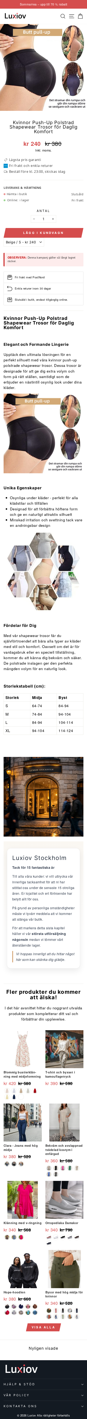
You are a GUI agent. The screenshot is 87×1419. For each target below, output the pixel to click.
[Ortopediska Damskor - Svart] (62, 1237)
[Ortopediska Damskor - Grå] (69, 1237)
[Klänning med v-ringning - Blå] (14, 1237)
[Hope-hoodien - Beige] (21, 1312)
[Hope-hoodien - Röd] (7, 1312)
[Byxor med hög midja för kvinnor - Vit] (69, 1310)
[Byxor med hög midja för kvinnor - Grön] (49, 1310)
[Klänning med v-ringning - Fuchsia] (21, 1237)
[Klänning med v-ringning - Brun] (7, 1237)
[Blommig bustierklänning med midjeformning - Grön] (28, 1090)
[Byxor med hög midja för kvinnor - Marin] (76, 1310)
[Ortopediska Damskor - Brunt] (76, 1237)
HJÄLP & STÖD (19, 1384)
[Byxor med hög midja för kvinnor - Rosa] (55, 1310)
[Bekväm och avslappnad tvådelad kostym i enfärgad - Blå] (49, 1174)
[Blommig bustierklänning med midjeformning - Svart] (21, 1097)
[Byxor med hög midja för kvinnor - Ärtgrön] (62, 1316)
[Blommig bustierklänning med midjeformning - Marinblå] (14, 1097)
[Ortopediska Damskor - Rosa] (49, 1237)
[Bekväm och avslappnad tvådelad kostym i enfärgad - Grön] (69, 1168)
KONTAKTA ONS (20, 1406)
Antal (43, 211)
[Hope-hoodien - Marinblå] (21, 1306)
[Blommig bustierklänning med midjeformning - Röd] (35, 1090)
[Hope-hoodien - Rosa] (28, 1306)
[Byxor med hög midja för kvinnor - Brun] (69, 1316)
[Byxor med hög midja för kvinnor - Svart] (62, 1310)
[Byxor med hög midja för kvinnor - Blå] (55, 1316)
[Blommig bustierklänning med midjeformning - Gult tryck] (21, 1090)
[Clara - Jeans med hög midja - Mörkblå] (7, 1164)
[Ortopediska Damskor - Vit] (55, 1237)
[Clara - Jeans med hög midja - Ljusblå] (21, 1164)
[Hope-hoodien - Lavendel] (14, 1306)
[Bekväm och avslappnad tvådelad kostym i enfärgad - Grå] (49, 1168)
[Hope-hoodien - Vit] (14, 1312)
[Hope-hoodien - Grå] (35, 1312)
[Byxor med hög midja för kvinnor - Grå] (76, 1316)
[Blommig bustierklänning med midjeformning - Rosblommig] (7, 1090)
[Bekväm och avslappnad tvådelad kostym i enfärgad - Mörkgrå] (55, 1174)
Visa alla (43, 1327)
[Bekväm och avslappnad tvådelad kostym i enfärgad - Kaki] (76, 1168)
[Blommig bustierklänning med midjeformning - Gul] (7, 1097)
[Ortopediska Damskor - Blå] (49, 1243)
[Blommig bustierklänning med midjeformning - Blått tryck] (14, 1090)
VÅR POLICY (17, 1395)
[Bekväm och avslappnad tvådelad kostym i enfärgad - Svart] (55, 1168)
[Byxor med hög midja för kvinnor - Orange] (49, 1316)
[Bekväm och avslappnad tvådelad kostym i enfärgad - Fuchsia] (62, 1168)
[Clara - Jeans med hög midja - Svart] (14, 1164)
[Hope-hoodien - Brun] (35, 1306)
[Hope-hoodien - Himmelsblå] (28, 1312)
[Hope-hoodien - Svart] (7, 1306)
